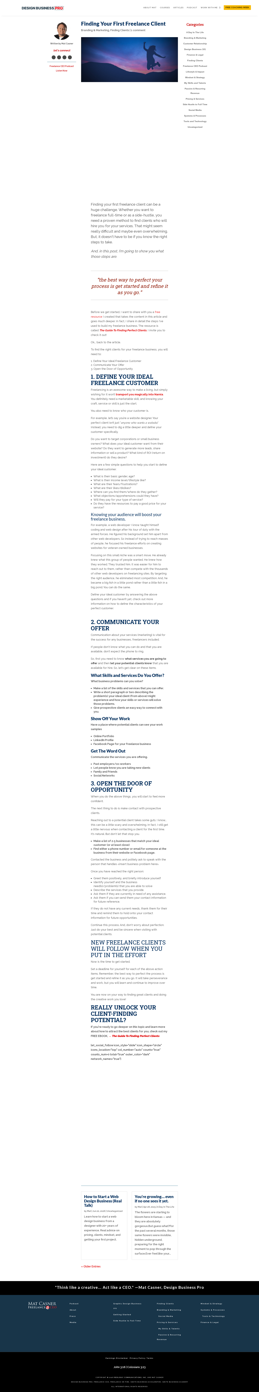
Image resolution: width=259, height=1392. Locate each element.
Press (73, 1316)
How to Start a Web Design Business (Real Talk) (109, 1085)
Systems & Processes (195, 116)
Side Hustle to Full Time (195, 104)
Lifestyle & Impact (195, 72)
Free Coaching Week (237, 7)
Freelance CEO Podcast (195, 66)
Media (73, 1322)
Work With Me (209, 8)
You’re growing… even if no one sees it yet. (129, 1084)
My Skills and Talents (195, 83)
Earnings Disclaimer (117, 1358)
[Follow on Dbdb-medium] (42, 1323)
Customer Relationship (195, 43)
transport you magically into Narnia (139, 394)
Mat (89, 1211)
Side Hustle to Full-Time (127, 1321)
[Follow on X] (33, 1318)
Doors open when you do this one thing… (150, 1084)
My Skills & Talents (169, 1329)
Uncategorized (114, 1211)
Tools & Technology (213, 1316)
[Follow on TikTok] (54, 1318)
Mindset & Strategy (195, 77)
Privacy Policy (138, 1358)
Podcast (192, 8)
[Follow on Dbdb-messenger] (51, 1318)
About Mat (150, 8)
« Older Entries (110, 1168)
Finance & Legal (195, 55)
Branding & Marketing (95, 30)
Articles (178, 8)
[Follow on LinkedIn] (59, 57)
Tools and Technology (195, 121)
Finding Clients (119, 30)
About (73, 1310)
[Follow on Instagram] (64, 57)
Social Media (195, 110)
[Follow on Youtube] (70, 57)
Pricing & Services (195, 99)
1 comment (138, 30)
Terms (149, 1358)
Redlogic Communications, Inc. (130, 1377)
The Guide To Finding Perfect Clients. (123, 330)
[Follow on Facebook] (54, 57)
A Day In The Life (165, 1207)
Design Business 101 (195, 49)
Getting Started (122, 1315)
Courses (165, 8)
